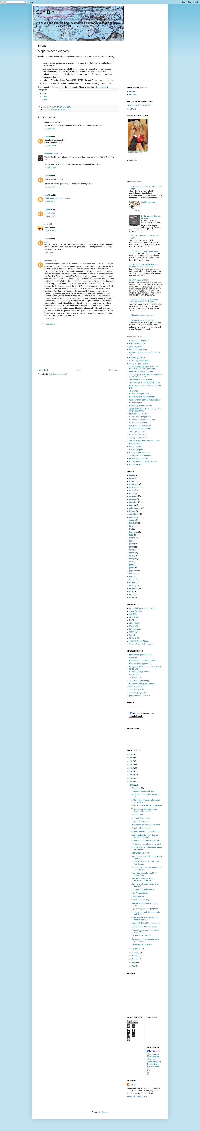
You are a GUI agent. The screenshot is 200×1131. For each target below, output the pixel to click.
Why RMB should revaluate (140, 426)
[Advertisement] (78, 347)
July (133, 962)
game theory (134, 514)
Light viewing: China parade (142, 889)
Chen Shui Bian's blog (140, 900)
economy (133, 499)
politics (132, 568)
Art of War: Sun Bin (136, 690)
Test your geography (137, 693)
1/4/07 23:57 (49, 253)
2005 (132, 785)
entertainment (134, 508)
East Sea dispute (136, 450)
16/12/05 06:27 (50, 187)
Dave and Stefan (51, 154)
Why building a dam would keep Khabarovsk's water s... (144, 810)
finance (132, 511)
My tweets (133, 94)
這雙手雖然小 (134, 632)
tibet (131, 592)
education (133, 502)
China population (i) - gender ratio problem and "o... (144, 919)
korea (131, 547)
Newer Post (43, 370)
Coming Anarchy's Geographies (141, 644)
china (45, 97)
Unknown (48, 261)
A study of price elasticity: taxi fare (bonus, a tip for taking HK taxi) (145, 376)
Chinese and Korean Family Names (145, 251)
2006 (132, 782)
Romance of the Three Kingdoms (142, 684)
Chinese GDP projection (139, 341)
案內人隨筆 (133, 626)
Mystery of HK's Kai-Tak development (146, 923)
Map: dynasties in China (138, 414)
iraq (130, 541)
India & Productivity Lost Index (141, 372)
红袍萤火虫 (133, 614)
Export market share (137, 344)
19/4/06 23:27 (49, 216)
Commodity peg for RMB (139, 394)
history (132, 526)
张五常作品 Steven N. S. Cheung (142, 608)
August (135, 959)
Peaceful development (140, 821)
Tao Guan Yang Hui (137, 432)
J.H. (46, 224)
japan (131, 544)
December (136, 788)
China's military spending (141, 828)
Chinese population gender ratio (142, 420)
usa (130, 595)
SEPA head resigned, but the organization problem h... (142, 880)
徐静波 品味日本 (135, 611)
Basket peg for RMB (137, 358)
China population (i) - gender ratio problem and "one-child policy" (144, 301)
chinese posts (134, 487)
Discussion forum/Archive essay (142, 661)
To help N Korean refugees (140, 456)
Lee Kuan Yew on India (140, 818)
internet (132, 538)
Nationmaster (80, 57)
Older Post (113, 370)
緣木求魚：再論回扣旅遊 (139, 280)
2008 (132, 775)
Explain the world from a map (142, 320)
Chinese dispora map (137, 435)
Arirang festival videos (138, 438)
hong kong (133, 532)
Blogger (105, 1112)
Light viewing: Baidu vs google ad (144, 909)
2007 (132, 778)
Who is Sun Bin (135, 465)
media (131, 553)
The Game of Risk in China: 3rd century (144, 383)
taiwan (132, 586)
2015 (132, 754)
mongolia (133, 559)
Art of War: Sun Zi (136, 678)
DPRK (131, 493)
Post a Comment (48, 324)
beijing (132, 475)
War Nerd (133, 658)
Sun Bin (45, 12)
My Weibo (133, 92)
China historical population (140, 417)
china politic (134, 484)
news (131, 562)
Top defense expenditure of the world (146, 844)
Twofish (132, 635)
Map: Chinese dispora (140, 853)
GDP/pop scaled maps (138, 350)
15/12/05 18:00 (50, 168)
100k (60, 83)
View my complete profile (137, 1096)
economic (133, 496)
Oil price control (135, 403)
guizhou (132, 520)
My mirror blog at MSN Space (141, 655)
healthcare (133, 523)
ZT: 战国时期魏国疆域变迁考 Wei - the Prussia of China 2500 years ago (144, 368)
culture (132, 490)
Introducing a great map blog (142, 791)
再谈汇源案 (133, 391)
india (131, 535)
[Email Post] (41, 109)
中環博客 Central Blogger (139, 641)
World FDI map (137, 814)
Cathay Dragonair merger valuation (143, 461)
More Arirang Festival (139, 893)
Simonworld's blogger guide (140, 664)
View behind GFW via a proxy (139, 105)
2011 (132, 765)
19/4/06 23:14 (49, 202)
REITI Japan (134, 675)
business (132, 478)
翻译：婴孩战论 (135, 347)
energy (132, 505)
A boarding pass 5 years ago (142, 315)
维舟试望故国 (134, 623)
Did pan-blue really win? (141, 936)
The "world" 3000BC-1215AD (141, 380)
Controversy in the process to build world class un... (145, 940)
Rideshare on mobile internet (140, 429)
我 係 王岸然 (134, 617)
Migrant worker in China (138, 459)
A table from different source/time (57, 198)
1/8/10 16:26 (49, 319)
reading (132, 574)
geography (53, 109)
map (44, 93)
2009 (132, 771)
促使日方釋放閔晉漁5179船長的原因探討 (145, 400)
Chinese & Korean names (139, 453)
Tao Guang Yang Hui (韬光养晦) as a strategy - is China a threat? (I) (143, 266)
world (45, 100)
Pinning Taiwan (135, 444)
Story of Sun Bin (135, 687)
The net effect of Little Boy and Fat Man (144, 441)
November (136, 949)
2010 (132, 768)
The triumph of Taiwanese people (144, 927)
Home (78, 370)
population (61, 109)
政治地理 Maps (135, 629)
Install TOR (131, 109)
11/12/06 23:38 (50, 231)
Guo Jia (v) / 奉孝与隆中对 (139, 361)
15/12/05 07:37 (50, 129)
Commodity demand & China (140, 406)
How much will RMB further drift (141, 397)
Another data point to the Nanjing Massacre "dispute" (144, 836)
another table (49, 213)
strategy (132, 583)
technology (133, 589)
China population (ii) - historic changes (146, 806)
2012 (132, 761)
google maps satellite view (139, 696)
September (136, 956)
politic (131, 565)
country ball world (148, 202)
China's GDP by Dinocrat (139, 672)
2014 (132, 758)
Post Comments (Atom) (58, 374)
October (135, 952)
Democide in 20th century (141, 944)
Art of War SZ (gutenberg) (139, 681)
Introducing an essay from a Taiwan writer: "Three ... (145, 931)
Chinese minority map (138, 423)
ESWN (132, 620)
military (132, 556)
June (134, 966)
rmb (130, 577)
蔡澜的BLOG (134, 638)
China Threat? (135, 447)
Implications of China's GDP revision (145, 825)
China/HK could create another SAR (145, 840)
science (132, 580)
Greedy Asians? (137, 896)
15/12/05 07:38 (50, 146)
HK (130, 529)
